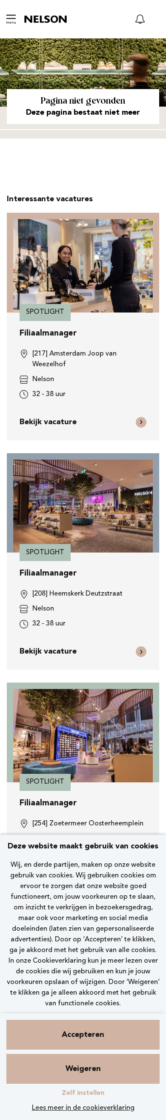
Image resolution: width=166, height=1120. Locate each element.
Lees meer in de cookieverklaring (83, 1108)
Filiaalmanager (48, 334)
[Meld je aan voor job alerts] (140, 19)
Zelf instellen (83, 1093)
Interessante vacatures (50, 199)
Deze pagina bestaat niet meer (83, 112)
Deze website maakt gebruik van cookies (83, 846)
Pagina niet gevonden (83, 101)
